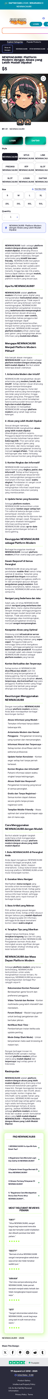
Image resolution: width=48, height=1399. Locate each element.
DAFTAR (35, 140)
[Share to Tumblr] (42, 1352)
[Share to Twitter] (5, 1352)
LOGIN (36, 24)
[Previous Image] (5, 101)
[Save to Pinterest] (27, 1352)
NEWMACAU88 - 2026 (13, 1338)
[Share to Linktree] (20, 1352)
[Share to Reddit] (35, 1352)
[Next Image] (43, 101)
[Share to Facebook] (12, 1352)
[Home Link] (18, 21)
